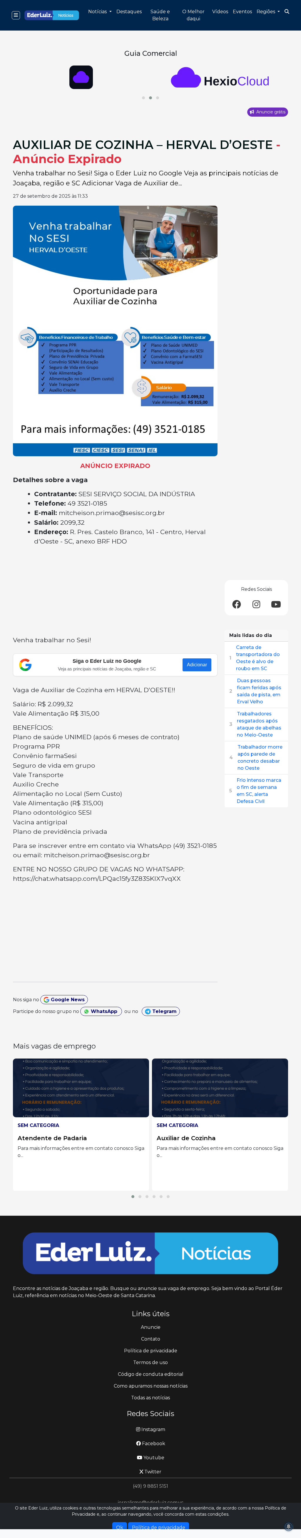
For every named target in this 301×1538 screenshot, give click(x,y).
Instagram (152, 1429)
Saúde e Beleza (160, 15)
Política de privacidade (150, 1350)
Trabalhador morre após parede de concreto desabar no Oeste (260, 757)
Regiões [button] (266, 11)
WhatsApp (104, 1011)
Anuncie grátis (270, 112)
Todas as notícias (150, 1398)
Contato (150, 1339)
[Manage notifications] (288, 1526)
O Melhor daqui (193, 15)
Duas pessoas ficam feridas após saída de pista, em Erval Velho (259, 691)
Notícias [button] (98, 11)
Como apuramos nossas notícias (151, 1386)
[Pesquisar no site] (287, 12)
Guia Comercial (150, 53)
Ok (119, 1527)
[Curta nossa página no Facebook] (236, 605)
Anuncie (150, 1327)
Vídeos (220, 11)
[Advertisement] (115, 592)
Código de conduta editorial (150, 1374)
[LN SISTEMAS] (220, 77)
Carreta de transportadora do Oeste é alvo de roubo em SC (258, 658)
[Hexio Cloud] (81, 77)
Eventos (242, 11)
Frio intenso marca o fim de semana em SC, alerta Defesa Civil (259, 790)
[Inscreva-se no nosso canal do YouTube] (276, 605)
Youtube (153, 1457)
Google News (67, 999)
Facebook (153, 1443)
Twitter (152, 1472)
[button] (143, 98)
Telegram (164, 1011)
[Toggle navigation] (16, 15)
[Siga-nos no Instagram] (256, 605)
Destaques (129, 11)
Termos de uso (150, 1362)
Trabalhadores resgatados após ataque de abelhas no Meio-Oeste (259, 724)
